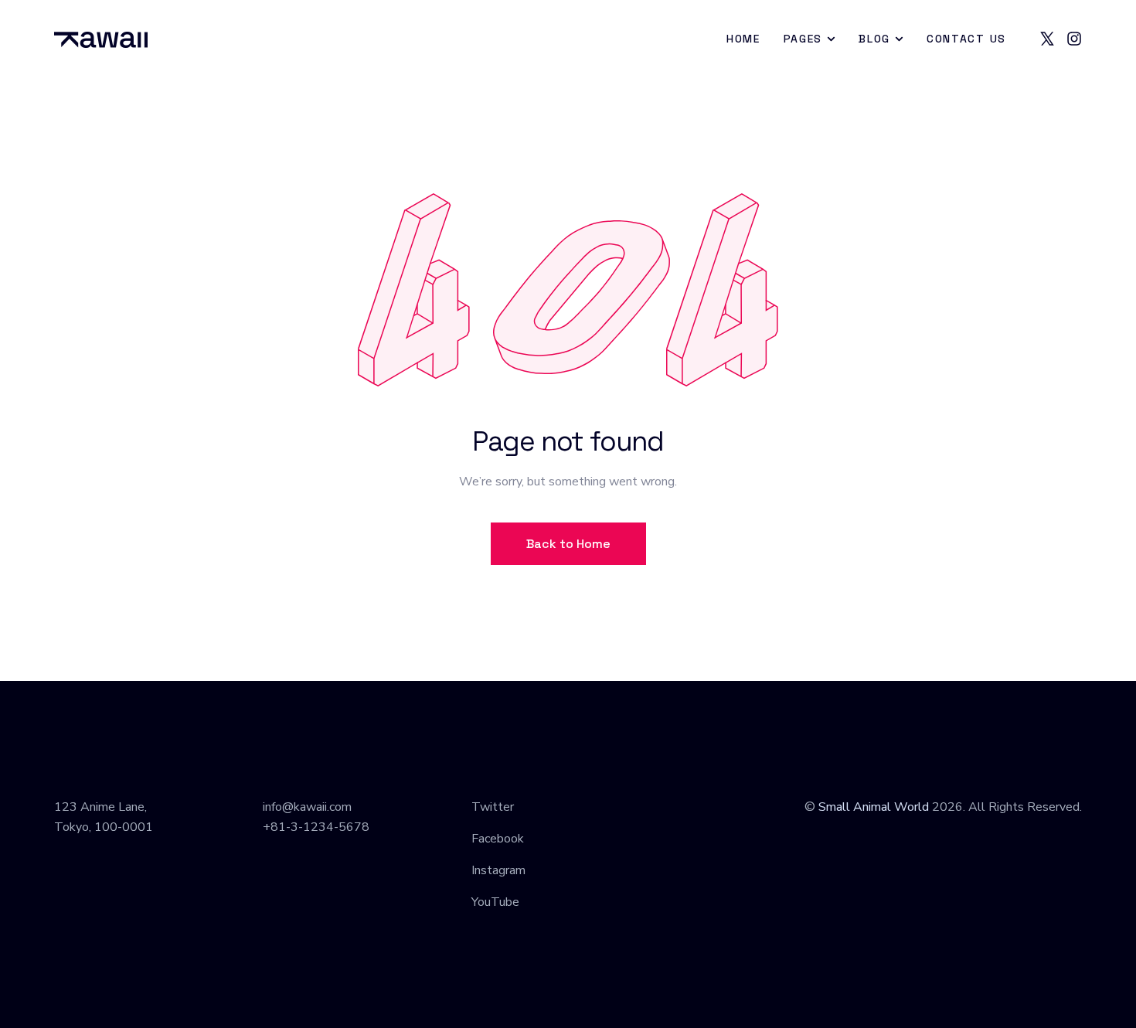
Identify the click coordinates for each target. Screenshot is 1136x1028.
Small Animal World (873, 806)
